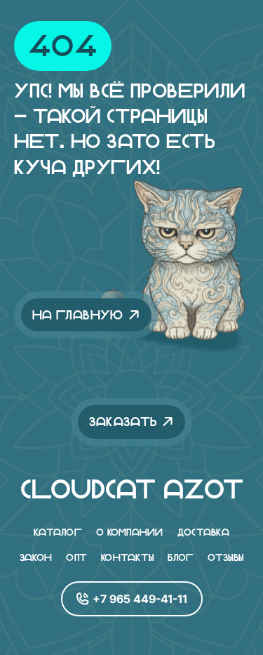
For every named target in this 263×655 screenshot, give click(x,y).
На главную (77, 314)
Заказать (123, 421)
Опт (76, 557)
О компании (129, 532)
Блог (181, 557)
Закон (36, 557)
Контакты (127, 557)
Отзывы (225, 557)
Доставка (203, 532)
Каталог (58, 532)
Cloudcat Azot (131, 489)
